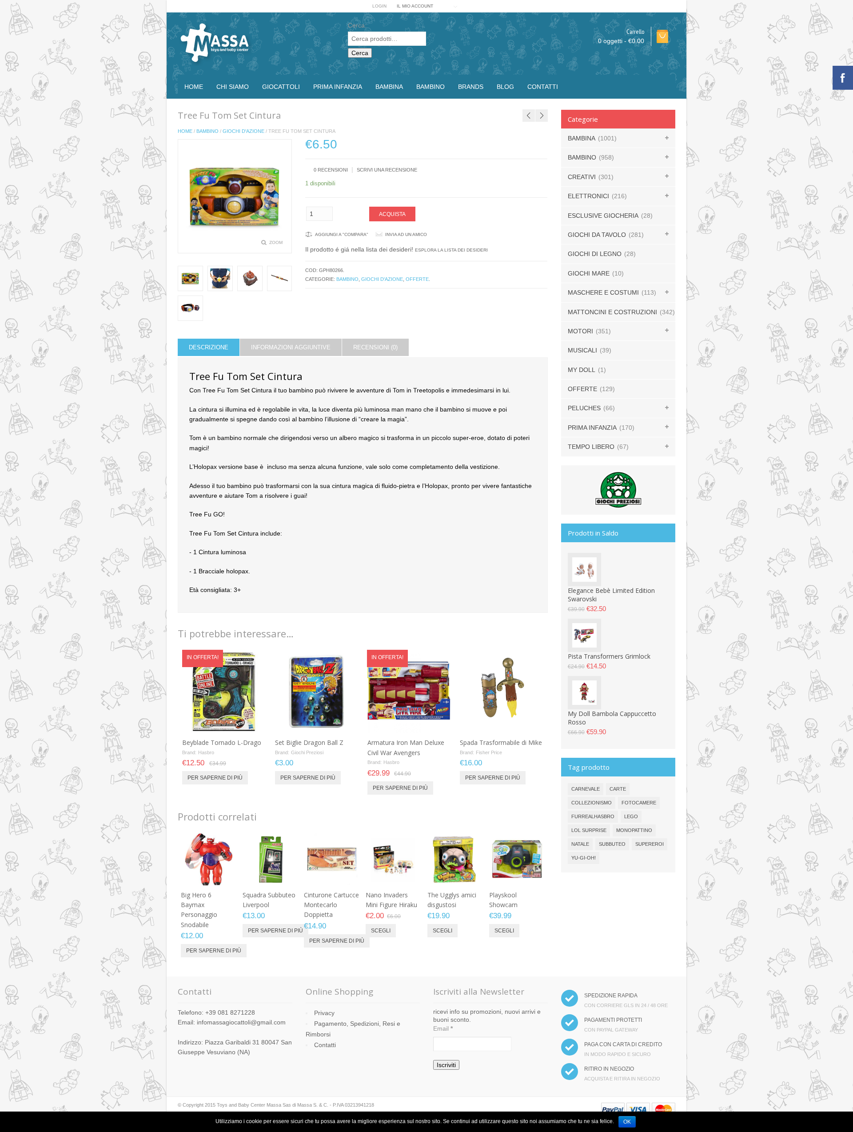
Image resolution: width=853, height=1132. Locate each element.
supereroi (649, 844)
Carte (618, 789)
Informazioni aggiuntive (291, 347)
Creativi (582, 176)
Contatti (542, 86)
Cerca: (357, 25)
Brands (470, 86)
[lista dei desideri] (235, 723)
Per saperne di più (215, 778)
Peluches (584, 408)
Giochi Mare (589, 273)
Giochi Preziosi (307, 752)
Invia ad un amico (406, 234)
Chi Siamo (232, 86)
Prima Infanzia (337, 86)
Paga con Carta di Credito (623, 1044)
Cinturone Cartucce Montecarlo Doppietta (331, 905)
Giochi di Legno (595, 253)
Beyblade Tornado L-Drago (221, 742)
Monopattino (634, 830)
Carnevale (585, 789)
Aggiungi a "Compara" (341, 234)
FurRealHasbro (592, 816)
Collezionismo (591, 802)
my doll (581, 369)
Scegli (381, 931)
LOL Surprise (588, 830)
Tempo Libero (591, 446)
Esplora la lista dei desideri (451, 250)
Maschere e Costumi (603, 292)
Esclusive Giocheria (603, 215)
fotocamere (639, 802)
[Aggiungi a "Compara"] (250, 723)
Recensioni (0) (375, 347)
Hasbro (206, 752)
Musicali (582, 350)
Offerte (417, 279)
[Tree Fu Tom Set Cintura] (190, 278)
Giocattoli (281, 86)
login (379, 6)
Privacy (324, 1012)
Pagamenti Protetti (613, 1020)
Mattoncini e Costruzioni (612, 312)
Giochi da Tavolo (597, 234)
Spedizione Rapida (611, 995)
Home (193, 86)
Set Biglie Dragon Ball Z (309, 742)
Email (443, 1028)
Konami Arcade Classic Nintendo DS (532, 104)
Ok (627, 1122)
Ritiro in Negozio (609, 1069)
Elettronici (588, 196)
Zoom (276, 242)
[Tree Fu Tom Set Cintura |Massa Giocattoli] (220, 278)
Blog (505, 86)
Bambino (430, 86)
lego (631, 816)
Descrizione (208, 347)
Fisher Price (489, 752)
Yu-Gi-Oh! (583, 857)
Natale (580, 844)
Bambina (389, 86)
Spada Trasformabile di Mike (501, 742)
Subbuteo (612, 844)
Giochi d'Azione (243, 131)
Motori (580, 331)
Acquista (392, 214)
